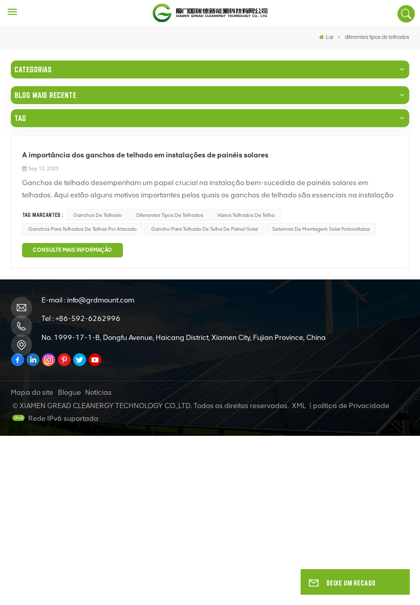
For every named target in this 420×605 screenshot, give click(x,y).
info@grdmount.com (100, 300)
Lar (329, 37)
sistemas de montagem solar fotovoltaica (321, 229)
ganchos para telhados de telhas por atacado (82, 229)
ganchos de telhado (97, 215)
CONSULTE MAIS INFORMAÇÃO (72, 250)
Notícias (98, 392)
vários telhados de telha (246, 215)
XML (299, 405)
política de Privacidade (351, 405)
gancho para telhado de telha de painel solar (204, 229)
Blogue (69, 392)
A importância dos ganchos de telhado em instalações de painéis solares (145, 155)
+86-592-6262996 (87, 318)
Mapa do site (32, 392)
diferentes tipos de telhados (169, 215)
